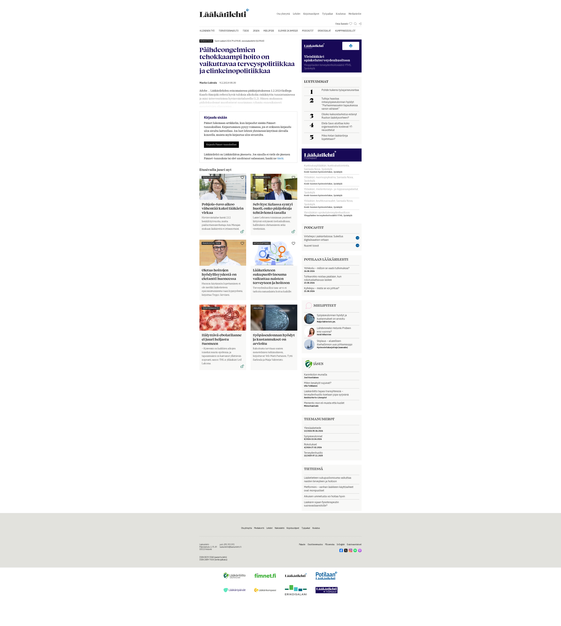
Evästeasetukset (354, 544)
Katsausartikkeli (262, 243)
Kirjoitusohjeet (311, 13)
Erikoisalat (324, 30)
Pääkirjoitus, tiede (211, 243)
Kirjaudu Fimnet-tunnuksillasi (221, 144)
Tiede (246, 30)
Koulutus (341, 13)
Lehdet (296, 13)
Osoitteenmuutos (315, 544)
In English (341, 544)
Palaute (302, 544)
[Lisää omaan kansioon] (242, 177)
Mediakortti (259, 528)
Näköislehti (279, 528)
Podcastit (308, 30)
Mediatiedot (355, 13)
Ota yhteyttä (283, 13)
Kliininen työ (207, 30)
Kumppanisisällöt (345, 30)
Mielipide (268, 30)
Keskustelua (206, 41)
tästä (280, 158)
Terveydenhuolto (229, 30)
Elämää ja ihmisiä (288, 30)
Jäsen (256, 30)
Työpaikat (327, 13)
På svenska (329, 544)
